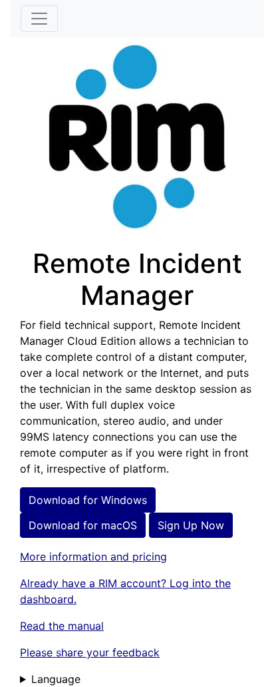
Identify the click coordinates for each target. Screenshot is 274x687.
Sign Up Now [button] (191, 525)
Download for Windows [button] (88, 500)
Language (55, 679)
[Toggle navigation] (39, 18)
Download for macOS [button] (83, 525)
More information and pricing (93, 556)
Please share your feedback (90, 652)
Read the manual (62, 625)
